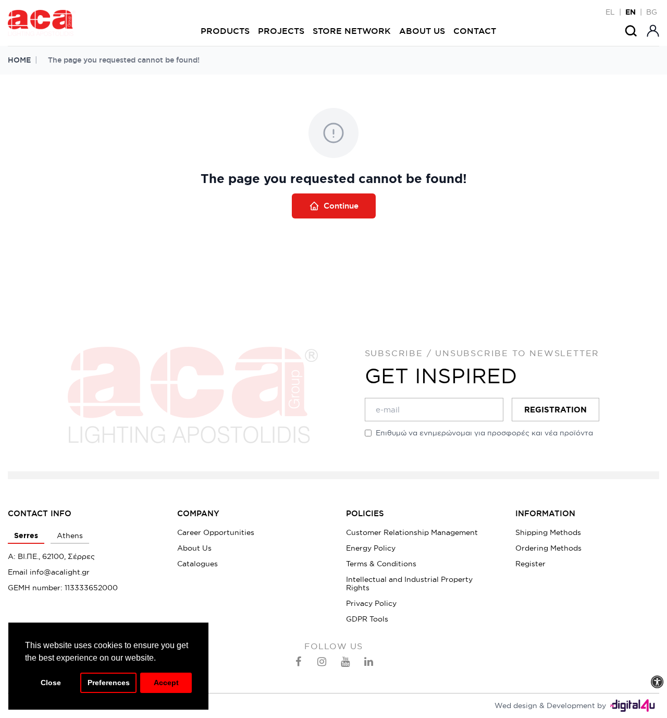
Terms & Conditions (381, 563)
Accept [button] (166, 682)
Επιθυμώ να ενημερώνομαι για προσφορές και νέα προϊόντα (484, 433)
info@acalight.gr (60, 572)
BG (651, 12)
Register (530, 563)
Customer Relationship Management (412, 532)
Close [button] (51, 682)
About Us (194, 548)
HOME (19, 60)
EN (630, 12)
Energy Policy (371, 548)
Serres (26, 535)
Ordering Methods (548, 548)
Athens (70, 535)
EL (610, 12)
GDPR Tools (367, 619)
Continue (341, 205)
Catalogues (197, 563)
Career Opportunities (215, 532)
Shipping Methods (548, 532)
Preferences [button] (109, 682)
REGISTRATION (555, 409)
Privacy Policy (371, 603)
